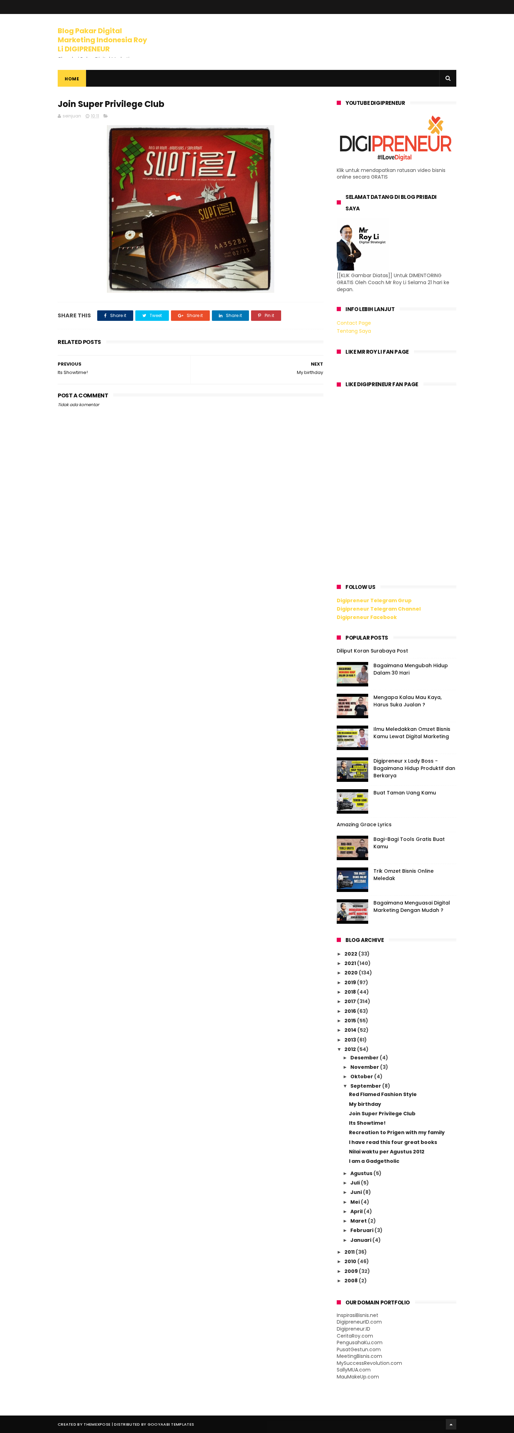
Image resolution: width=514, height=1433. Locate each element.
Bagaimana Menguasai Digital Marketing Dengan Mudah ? (411, 906)
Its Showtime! (367, 1122)
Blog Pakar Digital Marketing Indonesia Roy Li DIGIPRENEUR (102, 40)
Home (72, 79)
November (365, 1067)
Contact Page (354, 322)
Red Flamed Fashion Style (383, 1094)
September (366, 1085)
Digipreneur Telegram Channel (379, 608)
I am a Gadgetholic (374, 1161)
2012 (350, 1049)
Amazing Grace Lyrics (364, 824)
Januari (361, 1240)
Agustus (361, 1173)
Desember (365, 1057)
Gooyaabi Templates (171, 1424)
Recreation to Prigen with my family (397, 1132)
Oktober (362, 1076)
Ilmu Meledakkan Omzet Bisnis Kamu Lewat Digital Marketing (411, 733)
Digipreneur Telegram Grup (374, 600)
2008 (351, 1280)
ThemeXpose (97, 1424)
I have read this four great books (393, 1142)
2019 (350, 982)
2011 (350, 1251)
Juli (355, 1182)
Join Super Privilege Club (382, 1113)
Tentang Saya (354, 330)
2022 (351, 953)
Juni (356, 1192)
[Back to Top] (451, 1424)
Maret (359, 1220)
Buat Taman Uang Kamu (404, 792)
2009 (351, 1271)
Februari (362, 1230)
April (357, 1211)
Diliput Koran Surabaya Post (372, 650)
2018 (350, 991)
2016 (350, 1011)
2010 (350, 1261)
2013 (350, 1039)
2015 (350, 1020)
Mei (355, 1201)
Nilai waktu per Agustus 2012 (386, 1151)
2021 (350, 963)
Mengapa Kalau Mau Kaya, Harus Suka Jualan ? (407, 701)
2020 (351, 972)
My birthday (365, 1104)
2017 (350, 1001)
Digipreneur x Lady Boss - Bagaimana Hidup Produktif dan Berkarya (414, 768)
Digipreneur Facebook (367, 617)
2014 (350, 1030)
